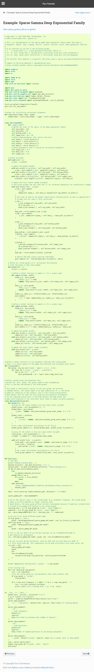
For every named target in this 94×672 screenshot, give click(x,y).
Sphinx (15, 668)
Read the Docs (47, 668)
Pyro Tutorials (49, 4)
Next (85, 654)
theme (27, 668)
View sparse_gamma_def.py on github (19, 29)
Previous (10, 654)
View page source (82, 13)
